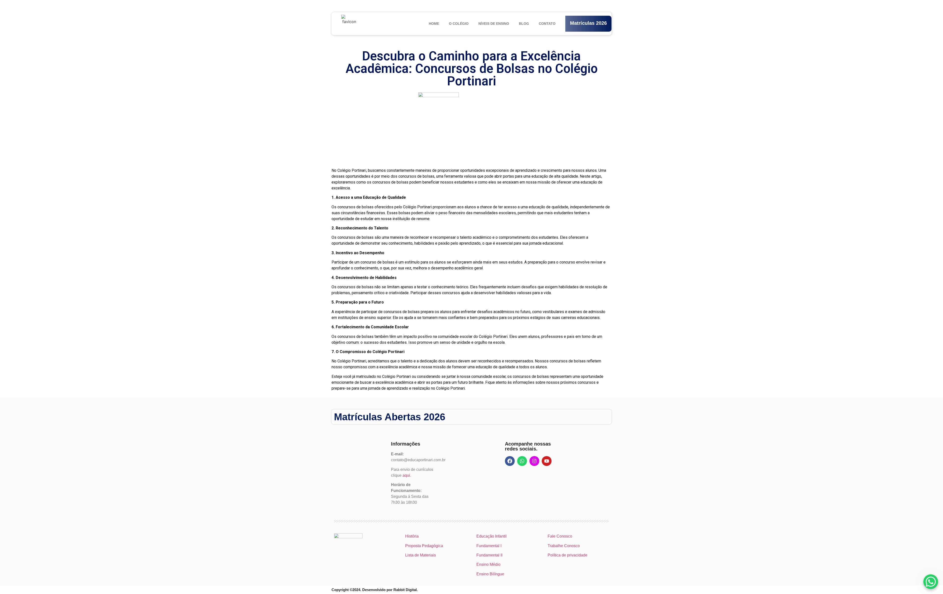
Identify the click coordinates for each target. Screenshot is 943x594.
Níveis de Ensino (493, 24)
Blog (524, 24)
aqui (406, 475)
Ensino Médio (488, 564)
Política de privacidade (567, 555)
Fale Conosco (560, 536)
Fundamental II (489, 555)
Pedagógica (432, 546)
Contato (547, 24)
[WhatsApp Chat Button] (930, 581)
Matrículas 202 (587, 23)
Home (434, 24)
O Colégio (459, 24)
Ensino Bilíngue (490, 574)
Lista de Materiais (420, 555)
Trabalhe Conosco (564, 546)
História (412, 536)
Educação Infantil (491, 536)
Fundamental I (488, 546)
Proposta (413, 546)
